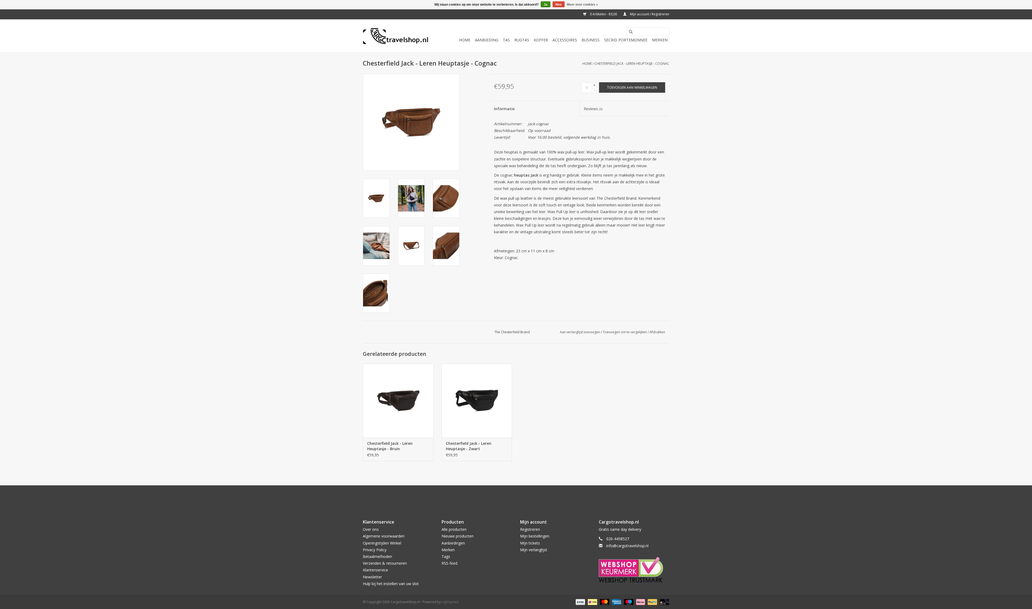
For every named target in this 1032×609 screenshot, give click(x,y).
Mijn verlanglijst (533, 549)
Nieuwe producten (458, 536)
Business (591, 39)
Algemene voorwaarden (383, 536)
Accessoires (565, 39)
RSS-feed (449, 563)
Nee (559, 4)
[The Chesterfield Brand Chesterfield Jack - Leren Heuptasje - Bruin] (398, 401)
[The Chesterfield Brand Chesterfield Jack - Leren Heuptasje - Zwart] (477, 401)
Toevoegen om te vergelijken (625, 332)
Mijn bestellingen (534, 536)
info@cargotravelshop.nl (627, 545)
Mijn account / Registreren (649, 14)
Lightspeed (450, 602)
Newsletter (372, 576)
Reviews (593, 108)
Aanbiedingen (453, 543)
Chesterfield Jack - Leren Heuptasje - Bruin (390, 446)
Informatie (504, 108)
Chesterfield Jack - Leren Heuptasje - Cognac (631, 63)
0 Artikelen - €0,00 (603, 14)
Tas (506, 39)
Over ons (371, 529)
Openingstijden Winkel (382, 543)
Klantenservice (375, 569)
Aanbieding (486, 39)
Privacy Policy (374, 549)
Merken (660, 39)
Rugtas (521, 39)
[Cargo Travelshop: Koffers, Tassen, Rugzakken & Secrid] (396, 36)
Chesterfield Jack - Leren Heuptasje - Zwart (468, 446)
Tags (446, 556)
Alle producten (454, 529)
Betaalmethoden (377, 556)
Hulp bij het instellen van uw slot (391, 583)
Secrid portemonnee (625, 39)
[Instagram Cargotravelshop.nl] (521, 497)
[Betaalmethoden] (580, 601)
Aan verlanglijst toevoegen (580, 332)
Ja (545, 4)
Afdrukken (657, 332)
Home (464, 39)
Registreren (530, 529)
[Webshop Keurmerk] (634, 569)
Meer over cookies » (582, 4)
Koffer (541, 39)
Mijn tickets (530, 543)
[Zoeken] (629, 32)
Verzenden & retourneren (385, 563)
